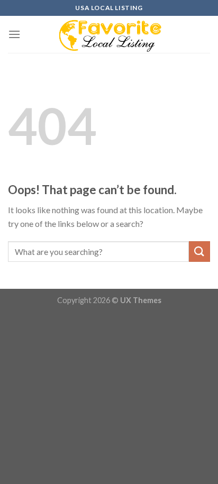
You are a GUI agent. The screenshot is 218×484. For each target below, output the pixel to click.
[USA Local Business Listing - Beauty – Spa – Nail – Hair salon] (109, 34)
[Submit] (199, 251)
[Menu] (14, 34)
